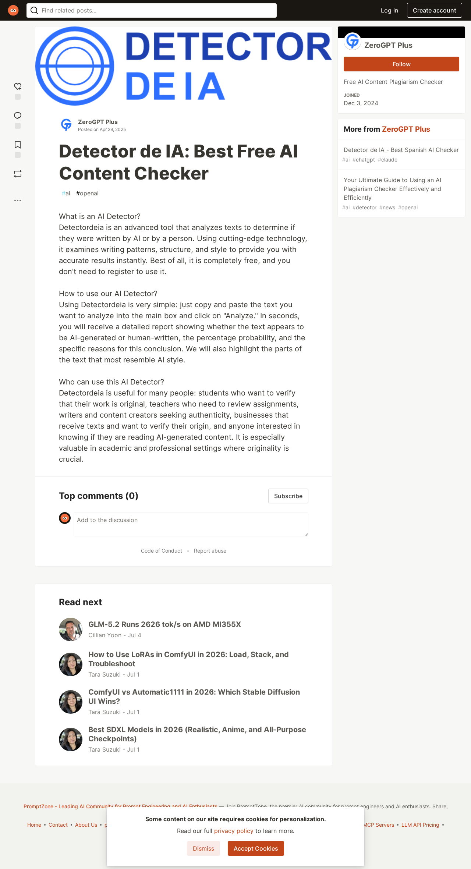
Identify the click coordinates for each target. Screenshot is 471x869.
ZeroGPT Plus (98, 121)
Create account (434, 10)
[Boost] (17, 173)
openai (87, 193)
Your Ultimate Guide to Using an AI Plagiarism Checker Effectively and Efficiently (391, 193)
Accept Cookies (256, 848)
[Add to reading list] (17, 148)
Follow (402, 64)
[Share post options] (17, 200)
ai (66, 193)
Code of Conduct (161, 550)
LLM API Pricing (420, 825)
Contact (58, 825)
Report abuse (210, 550)
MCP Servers (378, 825)
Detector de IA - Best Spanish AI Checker (400, 154)
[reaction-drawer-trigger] (17, 90)
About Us (86, 825)
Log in (389, 10)
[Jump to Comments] (17, 119)
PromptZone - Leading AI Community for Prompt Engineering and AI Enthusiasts (120, 806)
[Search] (34, 10)
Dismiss (203, 848)
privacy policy (234, 830)
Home (34, 825)
